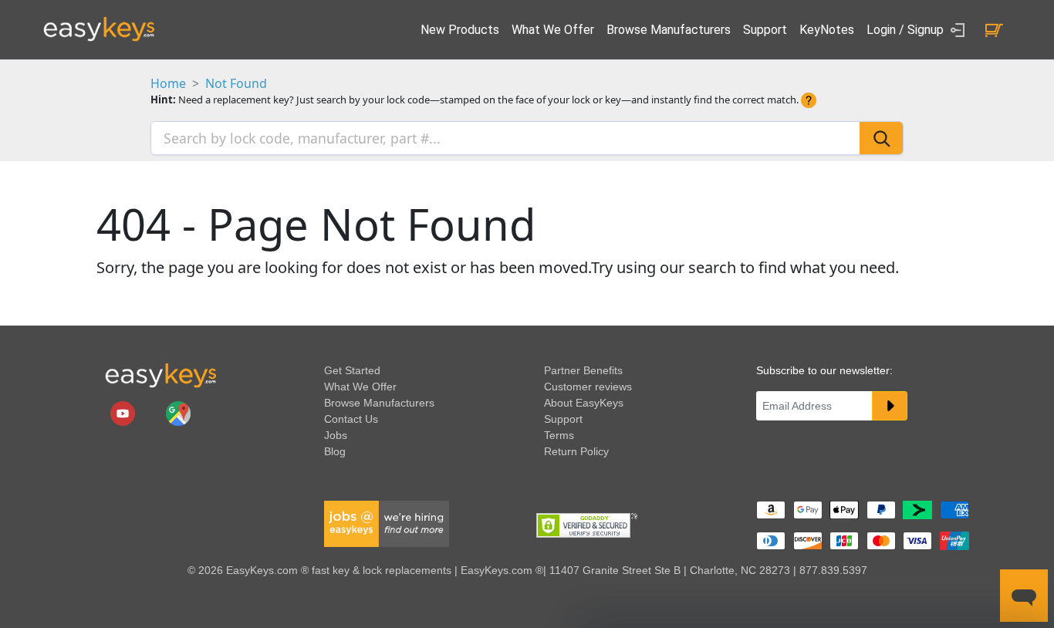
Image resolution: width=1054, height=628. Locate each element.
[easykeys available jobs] (386, 523)
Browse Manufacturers (668, 29)
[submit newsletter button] (889, 405)
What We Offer (553, 29)
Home (168, 83)
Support (765, 29)
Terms (559, 435)
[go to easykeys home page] (160, 375)
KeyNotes (826, 29)
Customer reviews (588, 386)
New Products (460, 29)
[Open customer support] (1024, 595)
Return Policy (576, 451)
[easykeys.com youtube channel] (124, 412)
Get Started (352, 370)
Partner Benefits (583, 370)
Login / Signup (907, 29)
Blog (335, 451)
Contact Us (351, 419)
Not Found (236, 83)
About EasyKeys (583, 403)
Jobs (335, 435)
